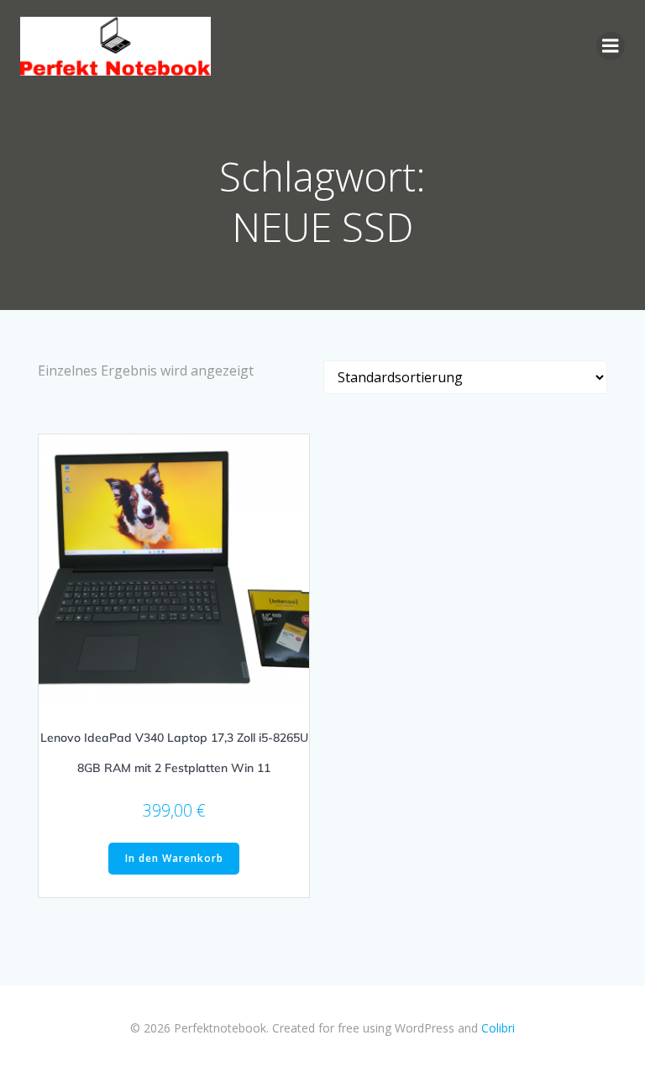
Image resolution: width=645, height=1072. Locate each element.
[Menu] (610, 46)
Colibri (498, 1028)
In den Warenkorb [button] (174, 858)
